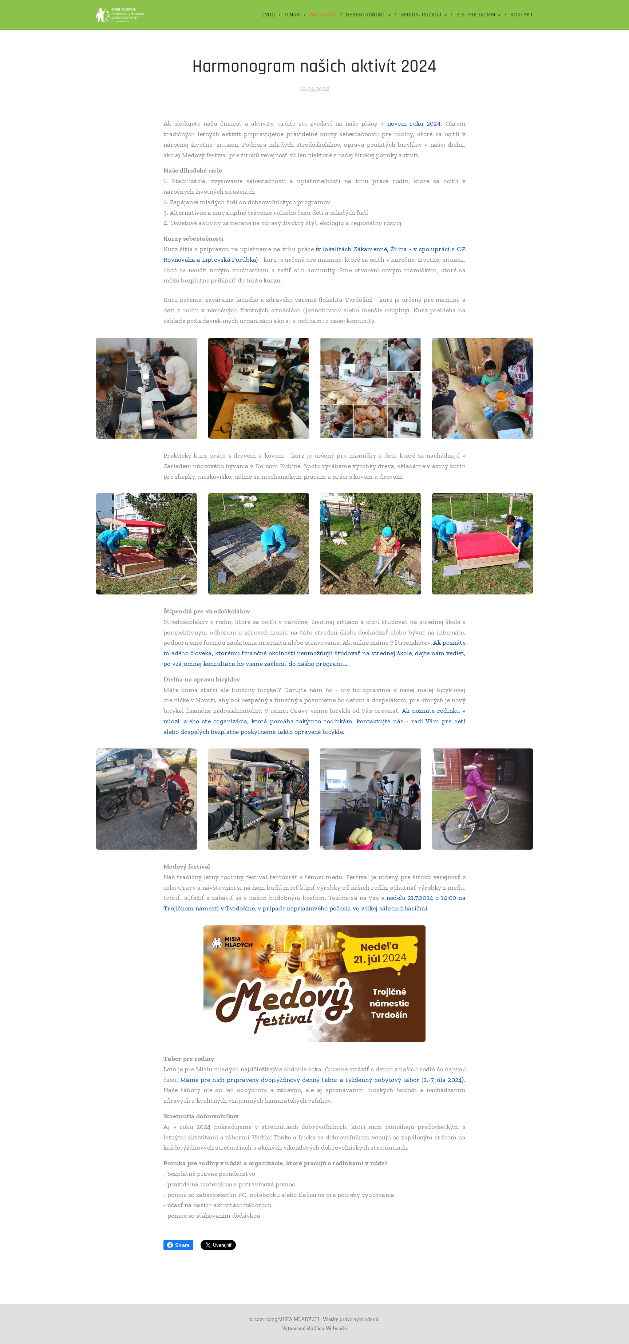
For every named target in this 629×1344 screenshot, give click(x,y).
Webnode (336, 1328)
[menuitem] (270, 15)
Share (182, 1245)
